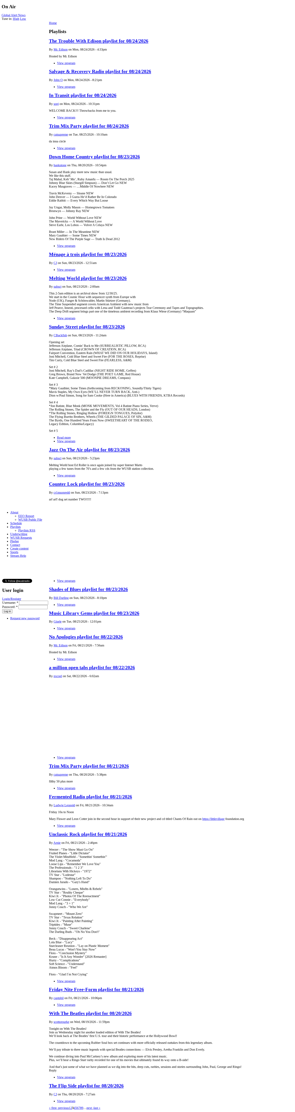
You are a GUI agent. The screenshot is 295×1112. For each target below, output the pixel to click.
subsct (57, 286)
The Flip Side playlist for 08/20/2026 (86, 1085)
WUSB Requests (21, 537)
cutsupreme (61, 134)
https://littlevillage (213, 819)
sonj (56, 104)
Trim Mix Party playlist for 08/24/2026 (89, 126)
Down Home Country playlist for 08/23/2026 (94, 156)
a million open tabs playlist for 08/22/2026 (92, 667)
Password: (10, 607)
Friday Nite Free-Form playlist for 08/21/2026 (96, 989)
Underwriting (18, 534)
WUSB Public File (30, 519)
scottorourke (61, 1022)
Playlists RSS (26, 530)
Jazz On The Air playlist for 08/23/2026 (89, 449)
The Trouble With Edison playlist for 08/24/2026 (98, 41)
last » (97, 1108)
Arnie (57, 842)
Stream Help (18, 555)
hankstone (60, 165)
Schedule (16, 523)
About (14, 512)
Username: (10, 602)
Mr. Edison (61, 49)
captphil (59, 998)
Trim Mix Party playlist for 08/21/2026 (89, 766)
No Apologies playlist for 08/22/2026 (86, 636)
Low (23, 18)
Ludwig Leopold (64, 805)
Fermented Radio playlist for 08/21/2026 (90, 796)
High (16, 18)
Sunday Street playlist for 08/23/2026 (87, 326)
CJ (55, 263)
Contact (15, 545)
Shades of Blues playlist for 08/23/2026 (88, 589)
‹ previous (62, 1108)
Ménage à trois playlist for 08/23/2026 (88, 254)
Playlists (15, 527)
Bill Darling (61, 598)
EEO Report (26, 516)
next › (90, 1108)
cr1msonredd (62, 492)
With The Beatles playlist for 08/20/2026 (90, 1013)
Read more (64, 437)
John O (58, 80)
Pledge (14, 541)
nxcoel (58, 676)
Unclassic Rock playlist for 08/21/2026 (88, 834)
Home (53, 23)
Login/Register (11, 599)
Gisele (58, 621)
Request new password (25, 618)
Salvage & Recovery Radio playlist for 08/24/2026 (100, 71)
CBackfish (60, 335)
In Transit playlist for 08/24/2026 (82, 95)
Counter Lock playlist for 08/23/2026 (87, 484)
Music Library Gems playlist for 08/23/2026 (94, 613)
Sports (14, 552)
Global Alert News (13, 15)
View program (66, 63)
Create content (19, 548)
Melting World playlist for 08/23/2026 (88, 278)
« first (52, 1108)
